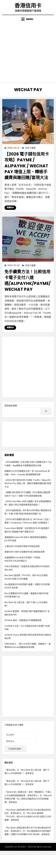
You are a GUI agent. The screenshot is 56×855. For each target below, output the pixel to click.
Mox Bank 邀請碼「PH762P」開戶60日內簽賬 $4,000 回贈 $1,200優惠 (27, 816)
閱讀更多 (10, 208)
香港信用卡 (28, 5)
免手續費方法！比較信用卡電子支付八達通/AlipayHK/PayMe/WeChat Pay (27, 280)
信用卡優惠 (30, 148)
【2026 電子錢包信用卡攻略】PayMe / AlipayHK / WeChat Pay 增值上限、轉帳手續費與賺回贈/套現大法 (26, 166)
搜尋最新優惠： (11, 405)
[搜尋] (46, 411)
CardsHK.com (11, 847)
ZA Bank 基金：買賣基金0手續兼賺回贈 (22, 620)
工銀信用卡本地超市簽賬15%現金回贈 (22, 546)
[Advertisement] (28, 51)
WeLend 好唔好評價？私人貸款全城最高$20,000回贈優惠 (28, 799)
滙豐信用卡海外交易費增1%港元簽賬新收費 (24, 552)
